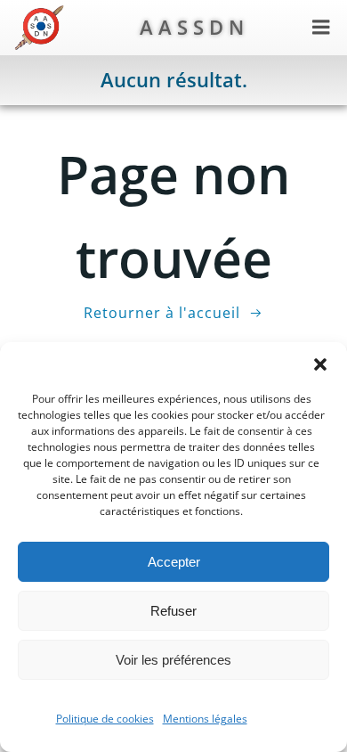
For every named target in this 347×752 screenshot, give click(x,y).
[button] (320, 364)
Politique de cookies (105, 718)
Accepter (174, 561)
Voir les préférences (173, 659)
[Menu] (321, 28)
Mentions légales (205, 718)
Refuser (173, 610)
